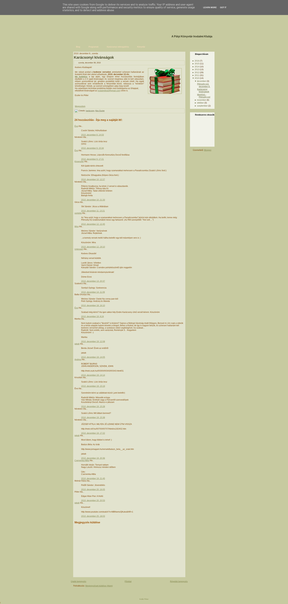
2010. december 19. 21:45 (93, 478)
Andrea (77, 359)
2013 (197, 69)
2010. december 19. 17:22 (93, 433)
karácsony (90, 111)
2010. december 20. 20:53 (93, 500)
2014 (197, 67)
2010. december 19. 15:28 (93, 406)
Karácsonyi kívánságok (94, 57)
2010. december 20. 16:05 (93, 489)
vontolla (78, 213)
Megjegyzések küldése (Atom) (99, 586)
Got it (223, 7)
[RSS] (74, 591)
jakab (77, 344)
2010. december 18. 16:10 (93, 305)
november (201, 100)
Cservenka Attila (81, 460)
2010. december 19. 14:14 (93, 375)
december (201, 81)
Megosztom (80, 106)
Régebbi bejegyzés (179, 581)
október (200, 103)
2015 (197, 63)
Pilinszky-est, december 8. (203, 85)
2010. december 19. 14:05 (93, 357)
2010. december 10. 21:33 (93, 200)
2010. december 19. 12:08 (93, 341)
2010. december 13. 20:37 (93, 281)
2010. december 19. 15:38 (93, 417)
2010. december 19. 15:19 (93, 386)
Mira (76, 226)
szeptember (202, 106)
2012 (197, 72)
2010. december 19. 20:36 (93, 458)
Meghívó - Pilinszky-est (203, 96)
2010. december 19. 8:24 (92, 316)
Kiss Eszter (100, 111)
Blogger (207, 150)
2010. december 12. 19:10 (93, 247)
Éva (76, 126)
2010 (197, 78)
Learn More (210, 7)
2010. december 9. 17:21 (92, 159)
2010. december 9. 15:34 (92, 148)
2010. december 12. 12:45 (93, 224)
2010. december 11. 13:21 (93, 211)
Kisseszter (79, 161)
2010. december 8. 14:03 (92, 135)
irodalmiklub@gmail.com (109, 91)
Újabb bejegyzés (78, 581)
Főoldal (128, 581)
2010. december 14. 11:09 (93, 292)
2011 (197, 75)
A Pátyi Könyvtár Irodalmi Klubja (192, 36)
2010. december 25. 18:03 (93, 516)
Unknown (78, 249)
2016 (197, 61)
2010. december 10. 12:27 (93, 179)
